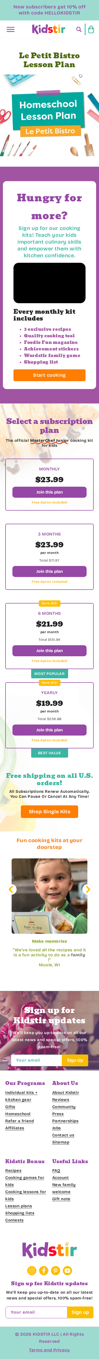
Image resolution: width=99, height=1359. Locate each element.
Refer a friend (19, 1121)
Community (64, 1106)
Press (58, 1113)
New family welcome (64, 1188)
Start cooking (49, 375)
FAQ (56, 1170)
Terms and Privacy (49, 1349)
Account (60, 1177)
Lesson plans (18, 1206)
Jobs (56, 1128)
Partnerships (65, 1121)
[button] (10, 29)
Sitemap (60, 1142)
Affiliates (14, 1128)
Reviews (60, 1099)
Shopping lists (19, 1213)
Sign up (80, 1312)
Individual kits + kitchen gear (21, 1096)
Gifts (10, 1106)
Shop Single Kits (49, 812)
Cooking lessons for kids (25, 1195)
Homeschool (18, 1113)
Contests (14, 1220)
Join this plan (49, 492)
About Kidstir (65, 1092)
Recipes (13, 1170)
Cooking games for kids (24, 1181)
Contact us (63, 1135)
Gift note (61, 1199)
